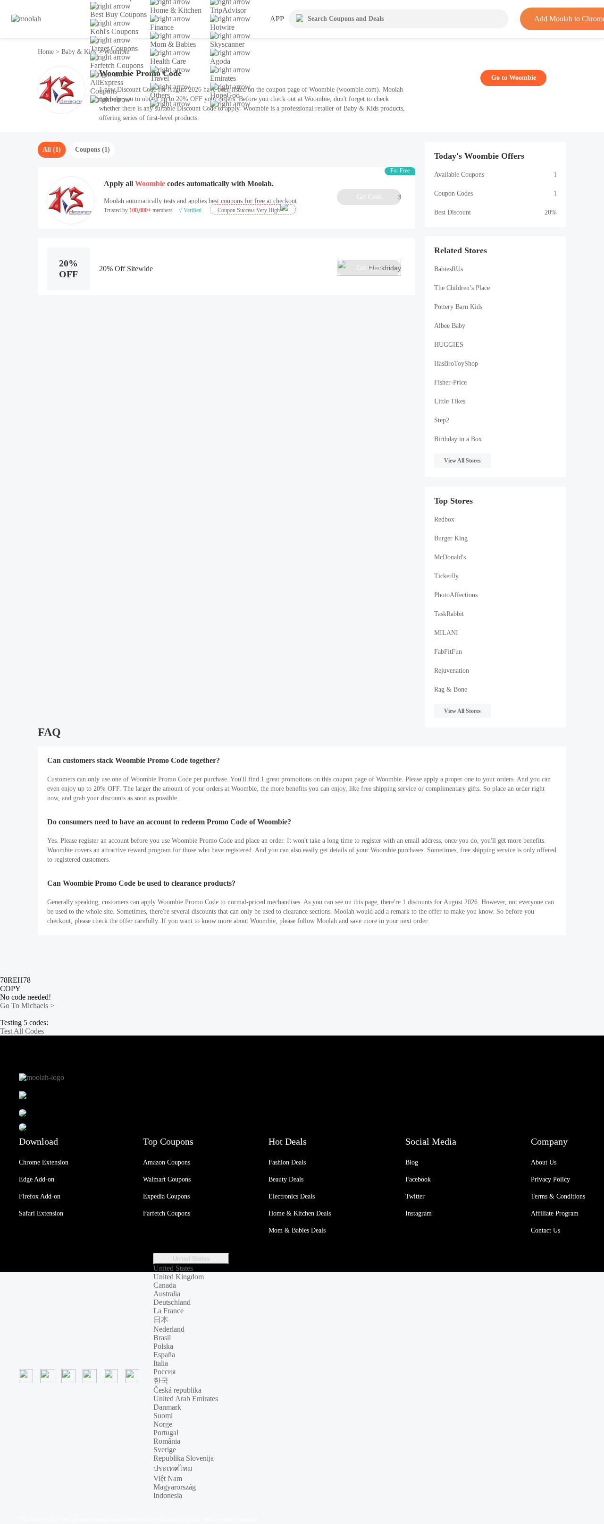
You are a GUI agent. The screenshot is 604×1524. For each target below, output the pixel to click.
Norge (162, 1424)
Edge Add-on (36, 1179)
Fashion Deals (287, 1162)
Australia (166, 1294)
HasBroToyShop (456, 363)
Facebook (418, 1179)
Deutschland (172, 1302)
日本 (160, 1320)
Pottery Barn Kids (458, 306)
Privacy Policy (550, 1179)
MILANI (446, 632)
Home (47, 51)
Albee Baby (449, 325)
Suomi (163, 1416)
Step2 (441, 420)
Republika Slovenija (183, 1458)
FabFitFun (448, 651)
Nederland (169, 1329)
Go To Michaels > (27, 1006)
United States (191, 1258)
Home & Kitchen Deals (299, 1213)
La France (168, 1311)
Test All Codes (22, 1031)
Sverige (164, 1450)
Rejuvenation (451, 670)
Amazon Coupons (166, 1162)
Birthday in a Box (458, 439)
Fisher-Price (450, 382)
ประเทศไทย (172, 1468)
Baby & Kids (78, 51)
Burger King (451, 538)
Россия (164, 1372)
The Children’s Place (462, 287)
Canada (164, 1285)
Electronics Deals (291, 1196)
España (164, 1355)
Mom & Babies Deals (297, 1230)
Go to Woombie (513, 77)
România (166, 1441)
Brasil (162, 1338)
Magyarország (174, 1487)
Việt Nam (167, 1478)
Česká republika (177, 1390)
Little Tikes (449, 401)
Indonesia (167, 1495)
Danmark (167, 1407)
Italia (160, 1363)
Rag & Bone (450, 689)
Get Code (379, 197)
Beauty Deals (285, 1179)
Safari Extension (41, 1213)
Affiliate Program (555, 1213)
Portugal (165, 1433)
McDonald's (450, 557)
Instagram (418, 1213)
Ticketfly (446, 576)
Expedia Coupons (166, 1196)
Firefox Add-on (39, 1196)
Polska (163, 1346)
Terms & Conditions (558, 1196)
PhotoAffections (456, 595)
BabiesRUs (448, 269)
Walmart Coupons (167, 1179)
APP (277, 19)
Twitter (415, 1196)
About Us (543, 1162)
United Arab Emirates (185, 1399)
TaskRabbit (449, 613)
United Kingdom (178, 1277)
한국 (160, 1381)
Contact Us (545, 1230)
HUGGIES (448, 344)
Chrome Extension (43, 1162)
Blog (411, 1162)
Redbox (444, 519)
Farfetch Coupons (166, 1213)
